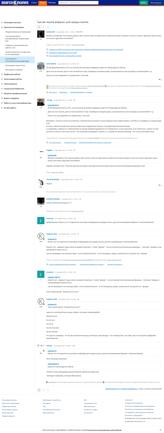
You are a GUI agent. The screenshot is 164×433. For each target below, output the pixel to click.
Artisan (49, 345)
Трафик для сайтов (12, 74)
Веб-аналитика (48, 413)
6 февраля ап (63, 92)
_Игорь (49, 100)
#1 (78, 64)
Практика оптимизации (14, 27)
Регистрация (156, 2)
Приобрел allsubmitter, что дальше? (81, 92)
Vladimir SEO (51, 234)
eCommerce (88, 413)
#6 (75, 218)
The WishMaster (52, 179)
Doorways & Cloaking (13, 69)
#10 (74, 346)
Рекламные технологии (51, 410)
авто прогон (53, 92)
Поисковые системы (12, 22)
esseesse (50, 218)
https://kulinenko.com (114, 260)
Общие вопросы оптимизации (18, 32)
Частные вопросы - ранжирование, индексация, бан (17, 38)
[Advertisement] (82, 12)
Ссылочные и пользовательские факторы (17, 59)
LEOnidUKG (51, 63)
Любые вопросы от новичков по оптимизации (17, 53)
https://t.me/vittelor (57, 172)
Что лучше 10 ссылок (55, 142)
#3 (74, 150)
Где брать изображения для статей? (63, 52)
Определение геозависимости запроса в (92, 264)
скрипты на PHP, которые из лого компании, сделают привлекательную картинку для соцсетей (86, 49)
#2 (74, 100)
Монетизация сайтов (13, 79)
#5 (80, 199)
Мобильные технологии (52, 400)
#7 (78, 234)
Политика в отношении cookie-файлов (139, 409)
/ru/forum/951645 (93, 138)
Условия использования (134, 403)
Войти (143, 2)
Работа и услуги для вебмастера (17, 103)
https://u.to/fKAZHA (78, 45)
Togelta (49, 150)
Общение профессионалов (15, 93)
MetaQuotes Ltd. (139, 421)
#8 (75, 272)
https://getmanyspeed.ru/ (80, 88)
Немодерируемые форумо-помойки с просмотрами (95, 142)
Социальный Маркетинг (14, 88)
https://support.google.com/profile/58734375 (80, 260)
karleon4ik (50, 32)
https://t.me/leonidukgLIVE (96, 86)
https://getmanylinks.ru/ (153, 86)
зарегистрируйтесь (129, 389)
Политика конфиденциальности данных (140, 406)
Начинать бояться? (70, 142)
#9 (78, 299)
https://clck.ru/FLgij (77, 211)
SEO (44, 406)
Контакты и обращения (133, 415)
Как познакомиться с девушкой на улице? (65, 56)
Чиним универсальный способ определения (63, 264)
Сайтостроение (10, 84)
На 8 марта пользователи (115, 264)
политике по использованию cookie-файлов (104, 430)
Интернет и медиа (90, 410)
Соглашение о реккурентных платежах (139, 412)
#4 (81, 179)
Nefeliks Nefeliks (53, 199)
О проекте (129, 400)
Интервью (46, 403)
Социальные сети (90, 403)
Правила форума (8, 416)
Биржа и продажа (11, 98)
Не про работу (10, 108)
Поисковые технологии (15, 65)
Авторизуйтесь (112, 389)
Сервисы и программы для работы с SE (16, 46)
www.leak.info (52, 382)
